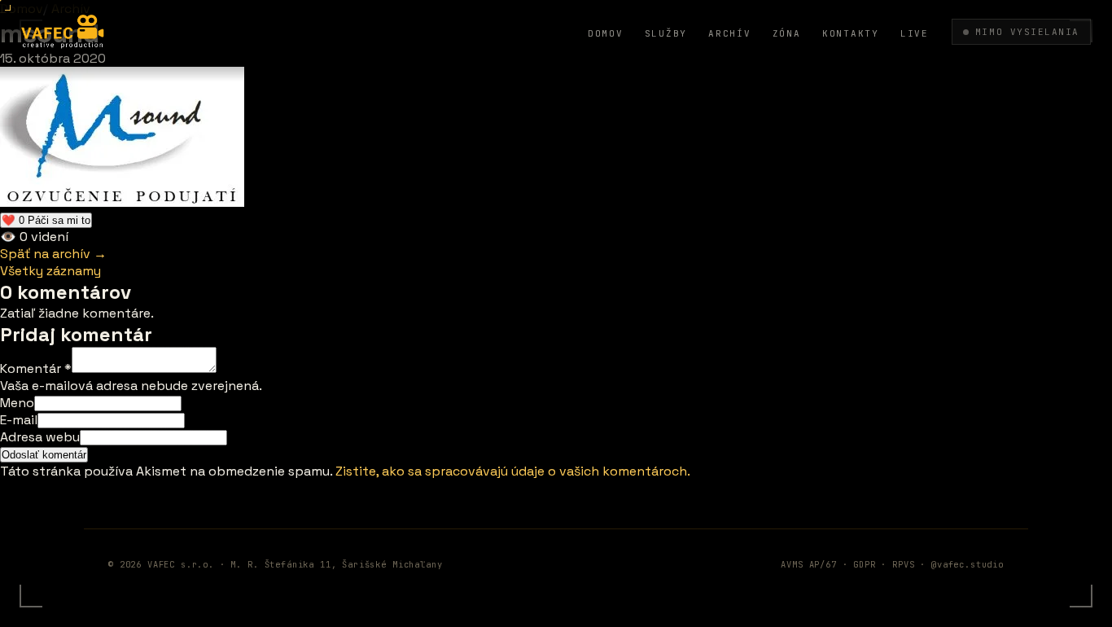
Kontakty (850, 33)
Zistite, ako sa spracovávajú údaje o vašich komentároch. (512, 471)
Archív (729, 33)
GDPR (864, 564)
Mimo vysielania (1027, 31)
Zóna (787, 33)
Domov (606, 33)
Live (914, 33)
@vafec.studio (967, 564)
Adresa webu (40, 436)
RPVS (903, 564)
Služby (666, 33)
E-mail (18, 419)
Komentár (36, 368)
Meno (17, 402)
